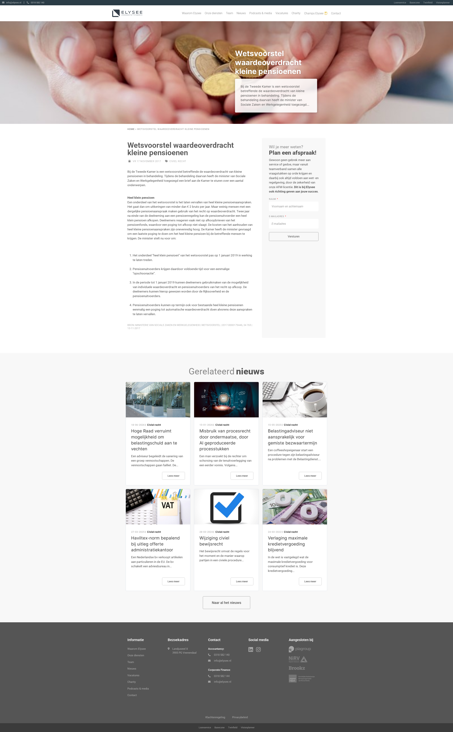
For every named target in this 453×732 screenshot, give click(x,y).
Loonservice (400, 2)
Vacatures (282, 13)
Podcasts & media (260, 13)
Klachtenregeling (215, 717)
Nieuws (241, 13)
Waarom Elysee (191, 13)
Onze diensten (213, 13)
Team (229, 13)
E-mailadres (277, 216)
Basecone (415, 2)
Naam (273, 199)
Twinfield (427, 2)
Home (130, 129)
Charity (296, 13)
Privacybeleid (240, 717)
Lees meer (173, 475)
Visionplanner (443, 2)
